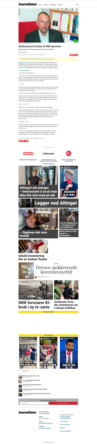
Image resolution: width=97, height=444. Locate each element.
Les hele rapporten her (24, 70)
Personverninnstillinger (65, 431)
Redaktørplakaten (65, 418)
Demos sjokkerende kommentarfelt (31, 380)
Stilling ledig (53, 5)
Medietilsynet (22, 62)
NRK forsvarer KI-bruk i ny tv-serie (31, 375)
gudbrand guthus (37, 138)
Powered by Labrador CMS (48, 442)
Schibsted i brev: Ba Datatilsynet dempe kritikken (35, 389)
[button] (20, 147)
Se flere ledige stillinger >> (48, 163)
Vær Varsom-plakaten (65, 416)
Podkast (46, 5)
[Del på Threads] (75, 55)
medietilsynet (29, 138)
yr (24, 138)
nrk (43, 138)
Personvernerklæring (65, 424)
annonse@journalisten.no (45, 428)
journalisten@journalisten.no (46, 423)
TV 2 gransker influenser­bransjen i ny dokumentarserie (36, 393)
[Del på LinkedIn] (73, 55)
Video (40, 5)
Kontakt (60, 5)
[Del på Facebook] (70, 55)
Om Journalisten (64, 421)
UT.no (42, 67)
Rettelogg (62, 427)
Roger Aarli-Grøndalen (44, 413)
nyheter (21, 138)
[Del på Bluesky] (77, 55)
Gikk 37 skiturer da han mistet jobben (32, 384)
